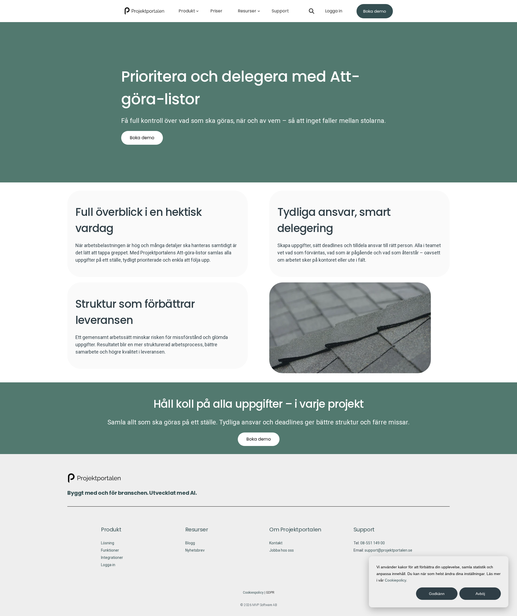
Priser (216, 11)
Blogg (190, 543)
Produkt (187, 11)
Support (280, 11)
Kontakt (275, 543)
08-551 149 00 (372, 543)
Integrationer (112, 557)
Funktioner (110, 550)
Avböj (480, 593)
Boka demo (374, 11)
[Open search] (311, 11)
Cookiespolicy (253, 592)
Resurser (247, 11)
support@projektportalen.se (388, 550)
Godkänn (437, 593)
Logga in (333, 11)
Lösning (107, 543)
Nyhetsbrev (195, 550)
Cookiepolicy (395, 580)
